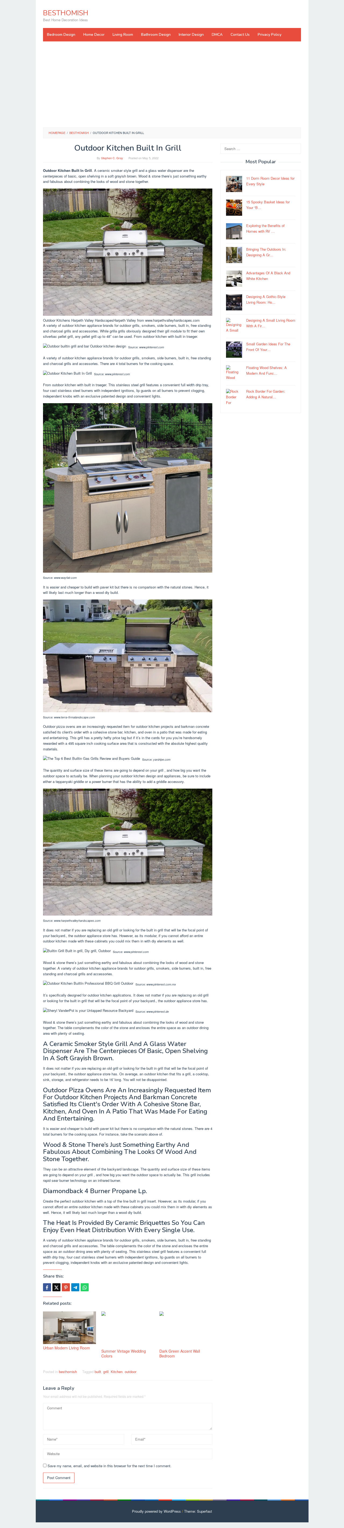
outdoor (130, 1371)
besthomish (68, 1371)
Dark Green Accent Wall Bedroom (179, 1353)
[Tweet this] (56, 1287)
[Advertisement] (172, 84)
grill (106, 1371)
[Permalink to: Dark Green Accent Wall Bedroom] (185, 1329)
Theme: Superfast (198, 1511)
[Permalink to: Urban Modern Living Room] (69, 1327)
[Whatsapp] (85, 1287)
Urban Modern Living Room (66, 1347)
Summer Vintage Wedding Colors (123, 1353)
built (98, 1371)
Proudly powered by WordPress (156, 1511)
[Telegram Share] (75, 1287)
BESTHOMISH (65, 13)
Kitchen (117, 1371)
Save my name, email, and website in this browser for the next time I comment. (109, 1465)
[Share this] (47, 1287)
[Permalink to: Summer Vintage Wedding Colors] (127, 1329)
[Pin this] (66, 1287)
